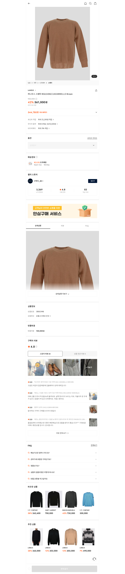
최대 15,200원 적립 (45, 119)
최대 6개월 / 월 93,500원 (47, 124)
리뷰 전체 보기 (61, 433)
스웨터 (50, 83)
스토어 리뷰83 (45, 354)
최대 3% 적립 (43, 128)
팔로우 (93, 181)
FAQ (87, 226)
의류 (35, 83)
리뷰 (62, 226)
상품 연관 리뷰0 (80, 354)
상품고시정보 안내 (42, 316)
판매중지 (64, 569)
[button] (62, 112)
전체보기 (94, 445)
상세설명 (38, 226)
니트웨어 (42, 83)
